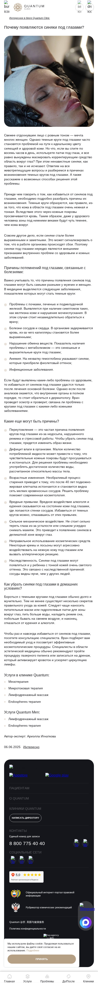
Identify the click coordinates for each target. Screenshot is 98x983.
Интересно (31, 747)
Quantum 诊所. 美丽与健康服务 (26, 922)
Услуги (27, 981)
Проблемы (47, 981)
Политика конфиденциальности (27, 928)
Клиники (88, 981)
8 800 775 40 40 (27, 843)
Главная (9, 981)
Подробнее (32, 950)
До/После (68, 981)
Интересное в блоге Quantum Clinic (29, 18)
